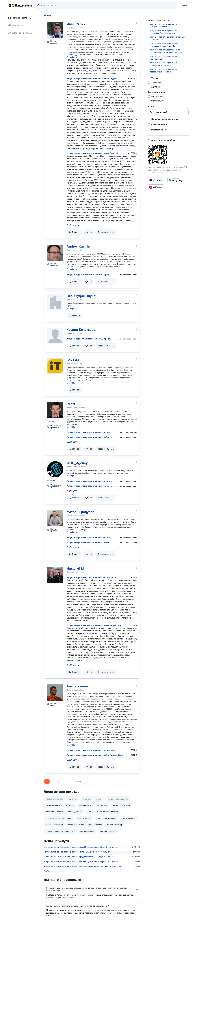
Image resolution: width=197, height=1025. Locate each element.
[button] (74, 232)
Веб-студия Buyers (81, 296)
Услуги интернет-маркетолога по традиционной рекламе (165, 70)
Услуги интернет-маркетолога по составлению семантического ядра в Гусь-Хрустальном (84, 866)
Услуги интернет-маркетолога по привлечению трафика (165, 63)
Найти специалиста (21, 18)
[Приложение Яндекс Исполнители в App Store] (156, 180)
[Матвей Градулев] (55, 518)
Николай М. (76, 568)
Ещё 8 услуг (72, 491)
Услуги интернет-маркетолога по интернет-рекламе (90, 432)
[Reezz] (55, 410)
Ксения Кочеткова (81, 329)
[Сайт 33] (55, 366)
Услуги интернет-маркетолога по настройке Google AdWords (94, 153)
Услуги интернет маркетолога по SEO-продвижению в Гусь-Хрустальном (77, 856)
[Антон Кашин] (55, 692)
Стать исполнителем (22, 33)
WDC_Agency (77, 463)
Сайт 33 (73, 360)
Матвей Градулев (80, 512)
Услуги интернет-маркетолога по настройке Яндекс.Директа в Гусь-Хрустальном (81, 847)
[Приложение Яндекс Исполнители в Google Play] (175, 180)
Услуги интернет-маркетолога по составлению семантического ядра (166, 51)
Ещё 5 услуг (72, 442)
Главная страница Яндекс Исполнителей (20, 5)
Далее (78, 781)
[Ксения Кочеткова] (55, 336)
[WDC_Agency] (55, 469)
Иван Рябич (76, 24)
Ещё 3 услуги (73, 547)
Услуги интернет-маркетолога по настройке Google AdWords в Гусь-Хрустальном (81, 861)
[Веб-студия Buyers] (55, 302)
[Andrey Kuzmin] (55, 253)
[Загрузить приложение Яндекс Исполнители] (168, 154)
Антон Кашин (77, 686)
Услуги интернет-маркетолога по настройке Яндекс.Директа (94, 78)
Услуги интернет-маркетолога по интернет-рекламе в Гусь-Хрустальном (77, 852)
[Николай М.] (55, 575)
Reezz (71, 404)
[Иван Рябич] (55, 30)
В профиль (72, 57)
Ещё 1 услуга (73, 225)
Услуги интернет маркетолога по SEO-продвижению (90, 274)
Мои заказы (17, 25)
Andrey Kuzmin (78, 246)
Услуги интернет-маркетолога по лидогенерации (165, 57)
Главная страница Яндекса (9, 5)
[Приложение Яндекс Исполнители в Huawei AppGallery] (156, 187)
